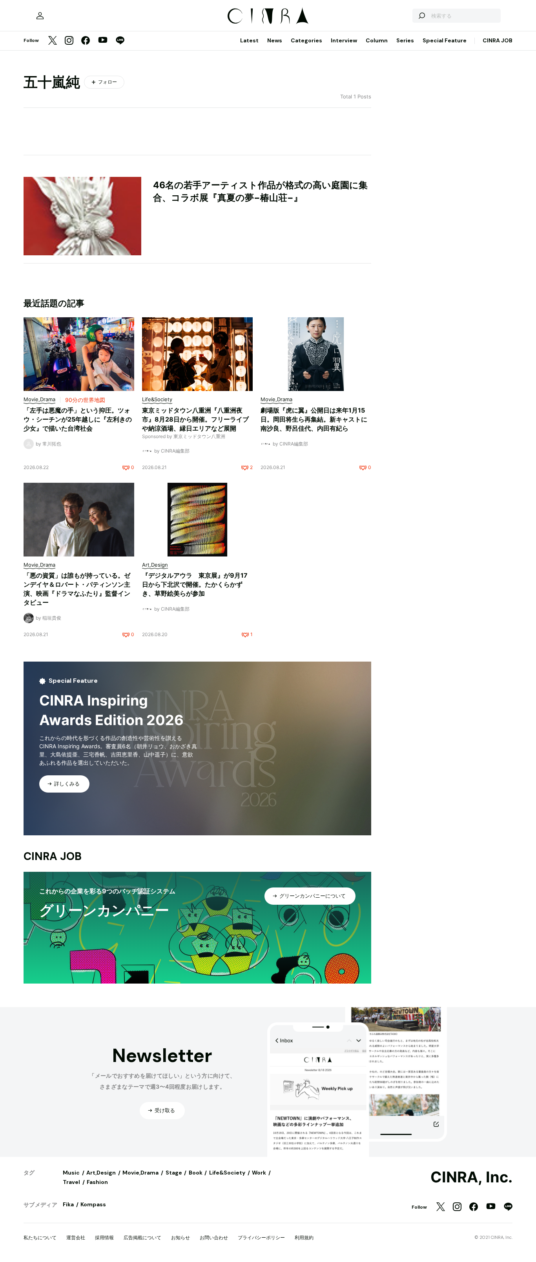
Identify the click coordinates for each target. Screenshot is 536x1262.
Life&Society (227, 1172)
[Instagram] (69, 41)
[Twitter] (52, 41)
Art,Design (101, 1172)
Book (195, 1172)
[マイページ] (40, 15)
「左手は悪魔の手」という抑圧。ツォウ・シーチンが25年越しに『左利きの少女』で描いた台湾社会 (78, 419)
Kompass (93, 1204)
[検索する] (421, 16)
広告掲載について (142, 1237)
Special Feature (445, 40)
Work (259, 1172)
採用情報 (104, 1237)
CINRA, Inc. (471, 1177)
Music (71, 1172)
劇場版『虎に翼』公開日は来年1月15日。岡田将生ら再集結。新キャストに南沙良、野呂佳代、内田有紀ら (314, 419)
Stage (174, 1172)
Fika (68, 1204)
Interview (344, 40)
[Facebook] (85, 41)
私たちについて (40, 1237)
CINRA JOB (497, 40)
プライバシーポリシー (261, 1237)
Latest (249, 40)
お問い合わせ (214, 1237)
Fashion (97, 1182)
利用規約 (304, 1237)
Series (405, 40)
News (274, 40)
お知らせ (180, 1237)
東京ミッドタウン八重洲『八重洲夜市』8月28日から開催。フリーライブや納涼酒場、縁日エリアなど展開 (195, 419)
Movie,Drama (140, 1172)
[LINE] (120, 41)
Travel (71, 1182)
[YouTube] (103, 41)
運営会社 (75, 1237)
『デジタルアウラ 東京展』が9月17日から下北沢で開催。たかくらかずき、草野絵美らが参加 (195, 584)
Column (377, 40)
